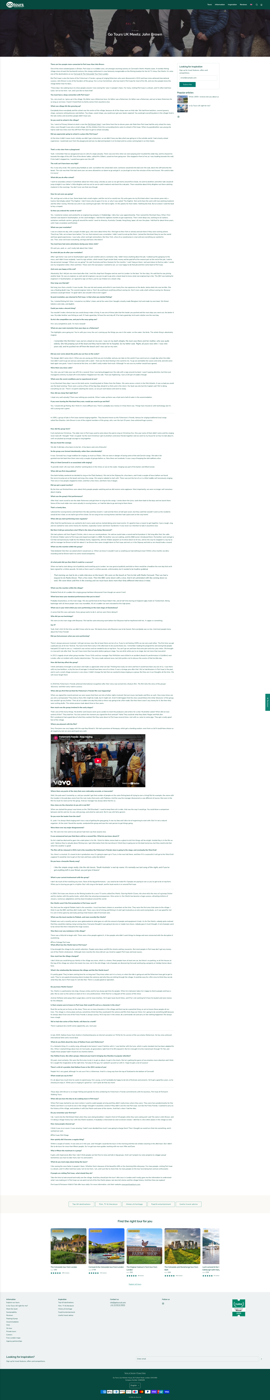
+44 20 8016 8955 (117, 1305)
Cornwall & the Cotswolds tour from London (106, 1267)
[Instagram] (178, 116)
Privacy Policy (141, 1373)
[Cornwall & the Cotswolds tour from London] (106, 1246)
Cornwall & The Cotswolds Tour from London (91, 74)
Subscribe (187, 84)
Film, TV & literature (108, 1204)
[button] (53, 1252)
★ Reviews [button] (268, 702)
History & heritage (134, 1204)
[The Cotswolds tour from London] (68, 1246)
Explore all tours (135, 1284)
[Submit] (261, 1359)
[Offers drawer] (261, 4)
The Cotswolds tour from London (64, 1267)
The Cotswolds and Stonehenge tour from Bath (181, 1268)
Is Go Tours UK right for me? (199, 106)
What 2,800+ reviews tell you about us (204, 97)
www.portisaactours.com (130, 1184)
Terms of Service (129, 1373)
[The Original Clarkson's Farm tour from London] (144, 1246)
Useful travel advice (189, 1204)
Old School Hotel (94, 124)
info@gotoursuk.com (118, 1302)
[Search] (256, 4)
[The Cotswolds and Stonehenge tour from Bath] (182, 1246)
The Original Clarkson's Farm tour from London (142, 1268)
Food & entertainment (161, 1204)
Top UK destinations (81, 1204)
